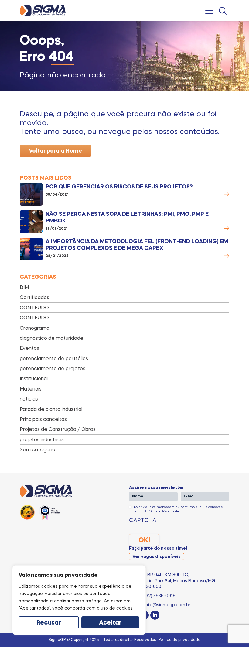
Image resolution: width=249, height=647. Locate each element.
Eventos (29, 348)
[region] (79, 600)
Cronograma (34, 328)
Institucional (34, 378)
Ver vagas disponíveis (156, 557)
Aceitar (110, 623)
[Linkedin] (154, 615)
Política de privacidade (179, 639)
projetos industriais (42, 439)
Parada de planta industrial (51, 409)
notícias (29, 399)
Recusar (48, 623)
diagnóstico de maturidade (52, 338)
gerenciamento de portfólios (54, 358)
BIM (24, 287)
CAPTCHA (142, 520)
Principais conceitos (43, 419)
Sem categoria (37, 449)
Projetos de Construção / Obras (58, 429)
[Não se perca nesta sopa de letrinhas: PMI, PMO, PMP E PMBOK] (31, 221)
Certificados (34, 297)
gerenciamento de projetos (52, 368)
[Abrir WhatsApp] (234, 631)
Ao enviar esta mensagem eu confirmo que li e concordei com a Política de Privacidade (179, 509)
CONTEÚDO (34, 308)
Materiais (31, 389)
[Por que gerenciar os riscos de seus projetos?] (31, 194)
